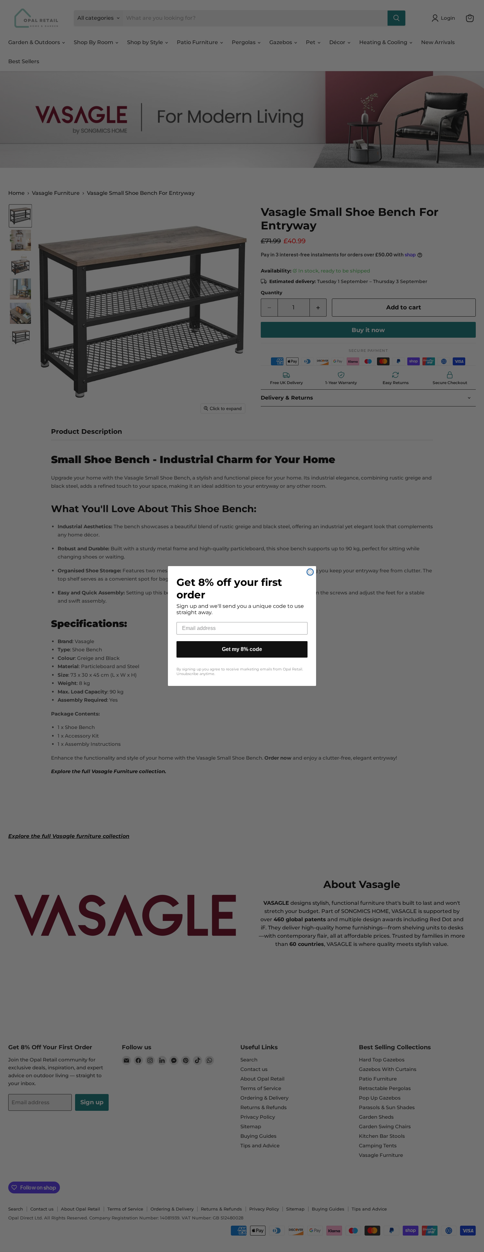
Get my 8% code (242, 649)
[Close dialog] (310, 572)
